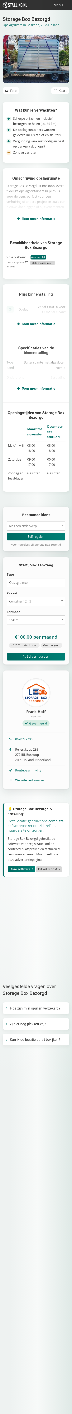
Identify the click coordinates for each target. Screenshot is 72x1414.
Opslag (23, 309)
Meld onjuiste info (41, 263)
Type (10, 574)
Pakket (12, 593)
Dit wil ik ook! (47, 869)
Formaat (13, 612)
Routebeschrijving (28, 770)
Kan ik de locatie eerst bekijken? (35, 1040)
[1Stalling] (15, 5)
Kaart (62, 91)
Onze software (20, 869)
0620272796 (23, 739)
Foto (13, 91)
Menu (59, 5)
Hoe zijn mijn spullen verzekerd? (35, 1008)
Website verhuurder (29, 780)
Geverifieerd (38, 723)
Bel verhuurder (37, 656)
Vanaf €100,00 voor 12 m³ (51, 309)
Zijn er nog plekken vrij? (28, 1024)
